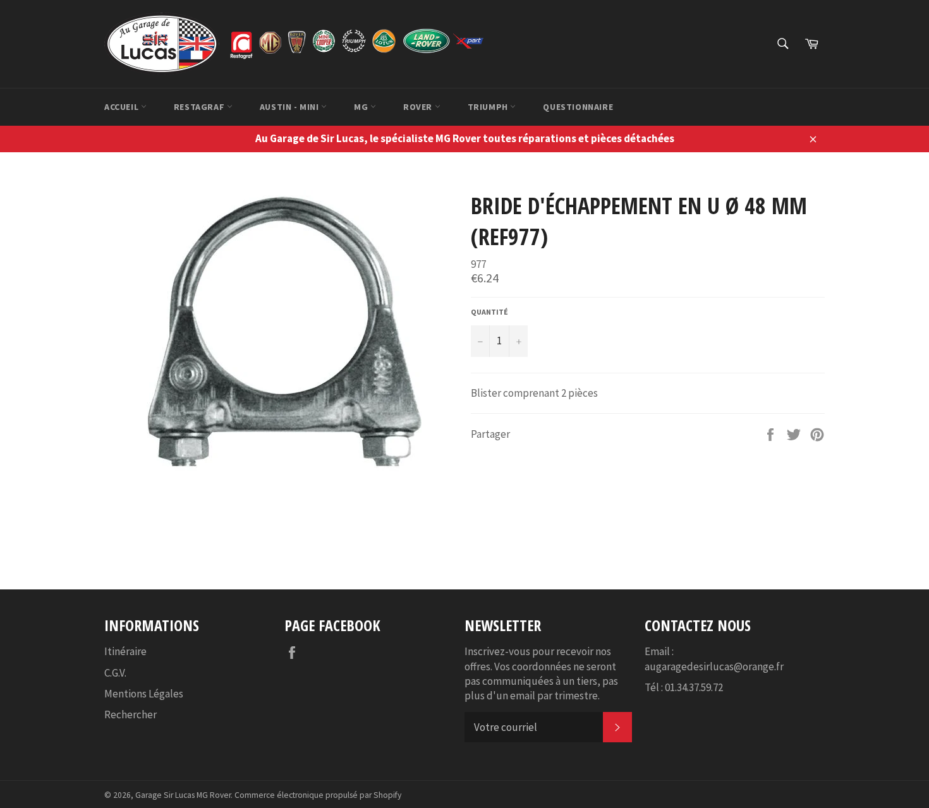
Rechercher (130, 714)
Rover (419, 106)
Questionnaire (578, 106)
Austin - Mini (290, 106)
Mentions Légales (143, 694)
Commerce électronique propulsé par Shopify (317, 795)
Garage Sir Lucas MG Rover (183, 795)
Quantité (489, 312)
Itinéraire (125, 651)
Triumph (489, 106)
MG (362, 106)
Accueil (122, 106)
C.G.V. (115, 673)
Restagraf (200, 106)
